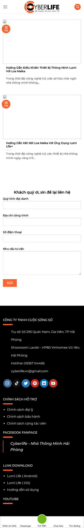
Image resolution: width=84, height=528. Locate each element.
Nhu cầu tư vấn (13, 249)
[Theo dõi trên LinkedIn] (44, 383)
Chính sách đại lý (20, 410)
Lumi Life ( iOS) (18, 483)
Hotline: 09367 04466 (28, 363)
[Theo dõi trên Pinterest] (35, 383)
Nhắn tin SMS (9, 526)
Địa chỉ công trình (16, 215)
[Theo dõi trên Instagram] (7, 383)
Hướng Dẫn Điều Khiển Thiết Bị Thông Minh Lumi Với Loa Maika (41, 69)
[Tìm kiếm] (77, 7)
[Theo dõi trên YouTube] (53, 383)
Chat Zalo (58, 526)
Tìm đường (74, 526)
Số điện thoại (12, 232)
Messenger (25, 526)
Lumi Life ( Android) (22, 476)
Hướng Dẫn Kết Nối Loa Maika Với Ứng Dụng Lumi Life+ (41, 144)
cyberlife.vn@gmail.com (29, 371)
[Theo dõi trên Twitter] (26, 383)
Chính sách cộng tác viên (26, 423)
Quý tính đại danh (16, 198)
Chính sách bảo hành (23, 416)
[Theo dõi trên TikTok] (17, 383)
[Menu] (5, 7)
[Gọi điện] (42, 519)
